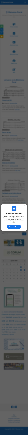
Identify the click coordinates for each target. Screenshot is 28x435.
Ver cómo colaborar (14, 226)
